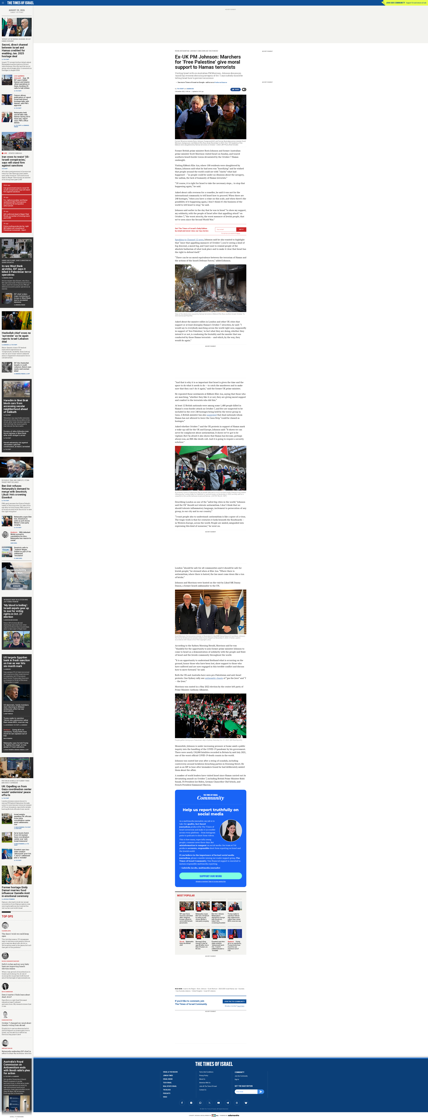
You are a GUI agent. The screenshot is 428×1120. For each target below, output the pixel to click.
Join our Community (395, 3)
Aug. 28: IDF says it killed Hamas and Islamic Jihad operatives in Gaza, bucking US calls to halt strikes (22, 83)
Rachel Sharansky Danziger (10, 961)
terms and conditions (206, 1072)
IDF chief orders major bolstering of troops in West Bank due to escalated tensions (22, 298)
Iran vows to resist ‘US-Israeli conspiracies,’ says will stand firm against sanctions (15, 161)
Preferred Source (220, 82)
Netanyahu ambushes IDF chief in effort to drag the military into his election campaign (16, 1053)
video (165, 1097)
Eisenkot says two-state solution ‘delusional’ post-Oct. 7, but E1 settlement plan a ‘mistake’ (218, 946)
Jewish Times (168, 1075)
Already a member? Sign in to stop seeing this (211, 881)
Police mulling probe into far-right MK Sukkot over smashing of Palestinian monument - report (16, 228)
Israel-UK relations (210, 991)
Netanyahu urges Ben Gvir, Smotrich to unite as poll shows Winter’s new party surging (202, 917)
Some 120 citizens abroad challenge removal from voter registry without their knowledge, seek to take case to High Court (16, 626)
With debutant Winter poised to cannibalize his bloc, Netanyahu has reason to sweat (20, 536)
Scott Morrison (212, 989)
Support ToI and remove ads (416, 3)
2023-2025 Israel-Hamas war (228, 989)
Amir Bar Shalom (7, 1048)
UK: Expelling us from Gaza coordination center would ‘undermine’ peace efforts (17, 791)
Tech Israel (167, 1083)
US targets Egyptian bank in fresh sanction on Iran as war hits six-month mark (17, 662)
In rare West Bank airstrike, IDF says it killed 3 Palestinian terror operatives (16, 270)
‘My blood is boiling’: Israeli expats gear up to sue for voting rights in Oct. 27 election (16, 611)
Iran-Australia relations (183, 991)
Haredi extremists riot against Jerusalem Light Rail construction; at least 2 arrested (17, 445)
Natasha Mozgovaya (11, 620)
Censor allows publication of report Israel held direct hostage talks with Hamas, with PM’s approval (22, 100)
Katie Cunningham (7, 991)
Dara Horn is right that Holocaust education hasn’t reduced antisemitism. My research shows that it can (16, 1003)
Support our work (211, 876)
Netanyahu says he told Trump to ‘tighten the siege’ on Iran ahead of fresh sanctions (16, 745)
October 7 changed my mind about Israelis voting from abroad (16, 1024)
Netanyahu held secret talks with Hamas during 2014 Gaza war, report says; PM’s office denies (22, 118)
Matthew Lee (9, 713)
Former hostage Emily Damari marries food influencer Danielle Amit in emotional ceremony (16, 892)
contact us (202, 1090)
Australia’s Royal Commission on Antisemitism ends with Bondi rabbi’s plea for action (17, 1067)
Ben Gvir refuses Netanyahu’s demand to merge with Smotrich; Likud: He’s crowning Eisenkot (218, 918)
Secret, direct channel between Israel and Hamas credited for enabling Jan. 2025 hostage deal (15, 50)
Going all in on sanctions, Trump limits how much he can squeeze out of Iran (234, 946)
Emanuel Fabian (8, 278)
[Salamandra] (233, 1115)
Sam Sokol (13, 543)
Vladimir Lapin (6, 931)
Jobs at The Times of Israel (208, 1086)
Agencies (190, 89)
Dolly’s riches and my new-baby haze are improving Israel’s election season (15, 966)
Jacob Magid (9, 725)
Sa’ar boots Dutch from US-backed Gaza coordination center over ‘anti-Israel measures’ (21, 837)
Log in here (240, 1006)
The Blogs (167, 1090)
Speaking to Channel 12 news (189, 239)
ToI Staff (180, 89)
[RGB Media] (215, 1115)
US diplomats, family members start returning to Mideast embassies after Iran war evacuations (16, 708)
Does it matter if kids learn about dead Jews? (16, 995)
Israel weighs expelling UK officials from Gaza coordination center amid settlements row (22, 819)
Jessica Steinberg (9, 899)
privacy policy (203, 1075)
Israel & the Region (189, 989)
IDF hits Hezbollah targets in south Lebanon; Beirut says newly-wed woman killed (22, 367)
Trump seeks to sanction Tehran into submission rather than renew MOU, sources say (234, 917)
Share (237, 89)
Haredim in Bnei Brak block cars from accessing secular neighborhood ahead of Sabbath (16, 406)
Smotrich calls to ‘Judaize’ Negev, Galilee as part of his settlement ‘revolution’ (22, 552)
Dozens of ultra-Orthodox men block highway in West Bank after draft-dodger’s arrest (16, 433)
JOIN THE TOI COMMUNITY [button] (234, 1001)
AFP (29, 373)
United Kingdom (197, 991)
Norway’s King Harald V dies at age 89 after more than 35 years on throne (202, 945)
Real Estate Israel (170, 1086)
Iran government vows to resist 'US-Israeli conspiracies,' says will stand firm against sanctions (17, 190)
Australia (241, 989)
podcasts (166, 1093)
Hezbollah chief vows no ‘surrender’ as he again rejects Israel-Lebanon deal (16, 337)
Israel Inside (168, 1079)
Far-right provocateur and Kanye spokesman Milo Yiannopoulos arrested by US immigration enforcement (15, 203)
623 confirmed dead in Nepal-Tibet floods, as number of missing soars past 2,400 (17, 216)
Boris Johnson (201, 989)
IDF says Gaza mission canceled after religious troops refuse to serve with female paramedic (186, 918)
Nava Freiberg (8, 738)
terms (238, 233)
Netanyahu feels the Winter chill (186, 943)
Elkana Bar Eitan (7, 1020)
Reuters (19, 828)
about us (202, 1079)
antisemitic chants (214, 678)
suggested (212, 414)
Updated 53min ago (15, 153)
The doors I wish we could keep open (15, 935)
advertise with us (204, 1083)
